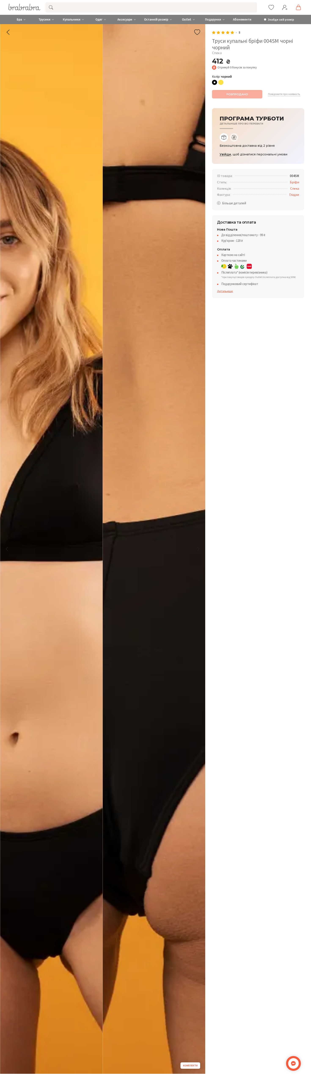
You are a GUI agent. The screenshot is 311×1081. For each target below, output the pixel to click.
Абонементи (242, 19)
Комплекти (190, 1065)
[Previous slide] (7, 549)
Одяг (98, 19)
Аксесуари (124, 19)
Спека (294, 188)
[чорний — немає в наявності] (214, 82)
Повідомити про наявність (284, 94)
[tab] (224, 137)
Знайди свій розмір (281, 19)
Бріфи (294, 182)
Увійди (225, 154)
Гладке (294, 194)
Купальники (71, 19)
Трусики (44, 19)
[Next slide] (198, 549)
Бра (19, 19)
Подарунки (213, 19)
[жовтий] (220, 82)
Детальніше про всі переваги (241, 123)
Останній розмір (156, 19)
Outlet (186, 19)
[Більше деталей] (231, 203)
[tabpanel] (258, 145)
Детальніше (225, 291)
